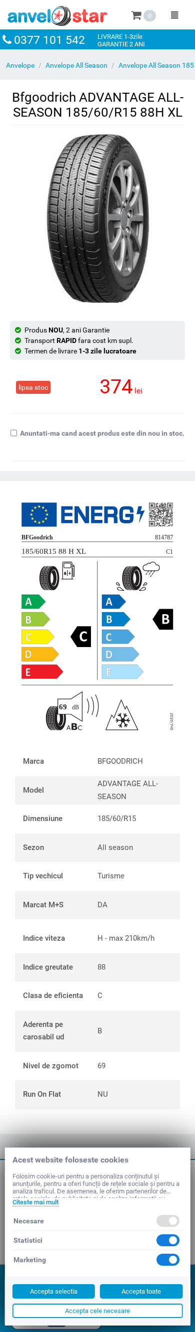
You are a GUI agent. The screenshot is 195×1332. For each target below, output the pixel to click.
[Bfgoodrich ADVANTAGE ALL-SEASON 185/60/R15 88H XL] (97, 219)
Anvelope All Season (77, 65)
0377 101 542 (49, 40)
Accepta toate (141, 1291)
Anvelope (20, 65)
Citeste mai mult (35, 1202)
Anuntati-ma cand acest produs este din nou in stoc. (102, 433)
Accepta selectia (54, 1291)
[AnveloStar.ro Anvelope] (58, 14)
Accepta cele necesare (97, 1311)
